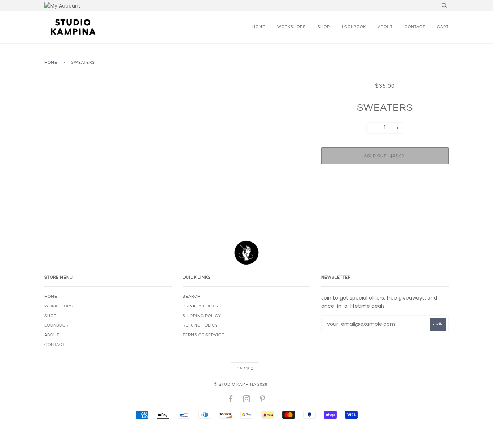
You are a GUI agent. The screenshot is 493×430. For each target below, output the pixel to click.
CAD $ (243, 368)
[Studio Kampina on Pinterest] (262, 400)
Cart (443, 27)
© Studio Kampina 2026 (240, 384)
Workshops (291, 27)
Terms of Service (203, 335)
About (385, 27)
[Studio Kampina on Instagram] (246, 400)
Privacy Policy (201, 306)
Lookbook (354, 27)
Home (258, 27)
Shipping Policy (202, 316)
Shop (324, 27)
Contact (415, 27)
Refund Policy (200, 325)
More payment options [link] (385, 194)
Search (192, 296)
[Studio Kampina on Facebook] (231, 400)
